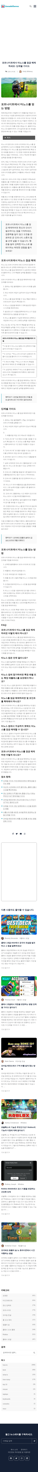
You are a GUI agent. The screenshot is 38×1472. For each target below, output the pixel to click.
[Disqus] (19, 873)
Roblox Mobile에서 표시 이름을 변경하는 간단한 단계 (18, 1190)
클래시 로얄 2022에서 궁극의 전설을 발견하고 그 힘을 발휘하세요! (18, 944)
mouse (19, 1389)
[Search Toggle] (31, 6)
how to (19, 1365)
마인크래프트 (19, 1300)
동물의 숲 (22, 1246)
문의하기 (24, 1449)
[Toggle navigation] (35, 6)
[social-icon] (11, 1458)
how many (19, 1379)
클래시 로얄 (25, 938)
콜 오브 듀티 (19, 1320)
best (19, 1370)
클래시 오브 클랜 (19, 1330)
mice (19, 1409)
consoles (19, 1404)
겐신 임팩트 (19, 1305)
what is (19, 1375)
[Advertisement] (19, 32)
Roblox (24, 1123)
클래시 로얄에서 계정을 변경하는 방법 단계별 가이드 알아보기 (19, 1005)
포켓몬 (19, 1296)
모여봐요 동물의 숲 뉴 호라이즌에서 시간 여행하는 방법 (18, 1251)
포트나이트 (11, 71)
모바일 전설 (20, 1061)
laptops (19, 1394)
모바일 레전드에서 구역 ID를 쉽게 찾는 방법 (18, 1067)
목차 (8, 138)
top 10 (19, 1384)
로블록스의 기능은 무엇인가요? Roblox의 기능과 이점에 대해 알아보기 (18, 1128)
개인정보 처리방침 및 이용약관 (19, 1452)
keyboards (19, 1399)
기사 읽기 (5, 968)
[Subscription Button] (34, 1441)
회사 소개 (14, 1449)
